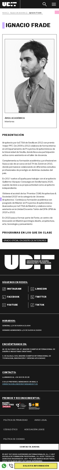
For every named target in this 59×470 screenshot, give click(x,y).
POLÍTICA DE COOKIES (14, 439)
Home (4, 13)
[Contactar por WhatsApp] (4, 466)
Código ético (10, 430)
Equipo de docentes (18, 13)
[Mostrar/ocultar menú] (54, 4)
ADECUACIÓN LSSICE (34, 430)
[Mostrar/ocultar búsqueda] (45, 4)
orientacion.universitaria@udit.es (20, 384)
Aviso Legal (41, 420)
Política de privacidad (15, 420)
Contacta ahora (30, 447)
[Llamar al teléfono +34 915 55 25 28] (10, 466)
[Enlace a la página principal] (11, 4)
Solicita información (36, 466)
